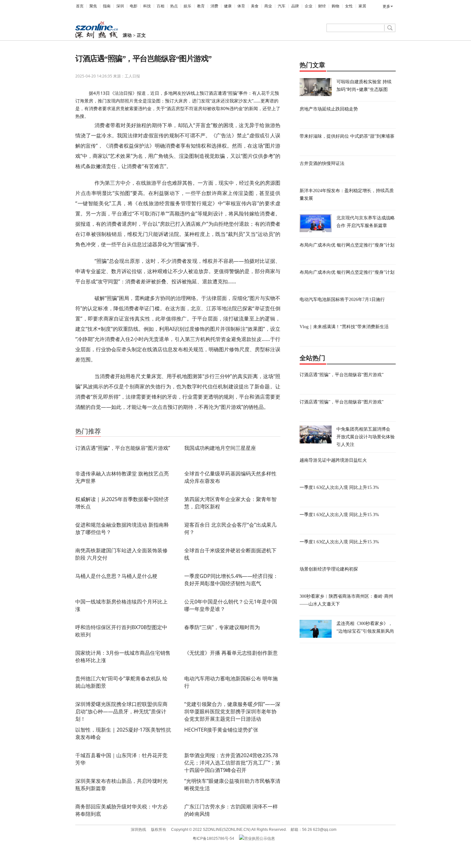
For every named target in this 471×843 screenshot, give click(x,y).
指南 (107, 6)
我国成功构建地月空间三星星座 (220, 447)
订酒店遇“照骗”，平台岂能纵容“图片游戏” (122, 447)
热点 (174, 6)
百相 (160, 6)
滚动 (127, 35)
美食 (255, 6)
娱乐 (187, 6)
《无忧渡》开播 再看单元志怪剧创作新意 (231, 652)
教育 (201, 6)
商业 (268, 6)
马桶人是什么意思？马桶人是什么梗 (116, 576)
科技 (147, 6)
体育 (241, 6)
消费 (214, 6)
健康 (228, 6)
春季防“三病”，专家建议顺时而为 (222, 627)
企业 (308, 6)
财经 (322, 6)
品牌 (295, 6)
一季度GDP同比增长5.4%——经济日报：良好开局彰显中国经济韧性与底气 (231, 579)
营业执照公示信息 (259, 838)
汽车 (281, 6)
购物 (335, 6)
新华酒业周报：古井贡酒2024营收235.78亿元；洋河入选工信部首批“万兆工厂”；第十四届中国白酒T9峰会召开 (232, 763)
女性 (349, 6)
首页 (80, 6)
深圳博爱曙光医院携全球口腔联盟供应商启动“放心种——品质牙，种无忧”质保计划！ (121, 711)
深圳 (120, 6)
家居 (362, 6)
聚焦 (93, 6)
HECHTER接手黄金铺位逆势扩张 (221, 729)
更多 (386, 6)
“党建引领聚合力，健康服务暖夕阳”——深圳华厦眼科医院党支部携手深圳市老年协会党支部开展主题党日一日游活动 (232, 711)
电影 (133, 6)
